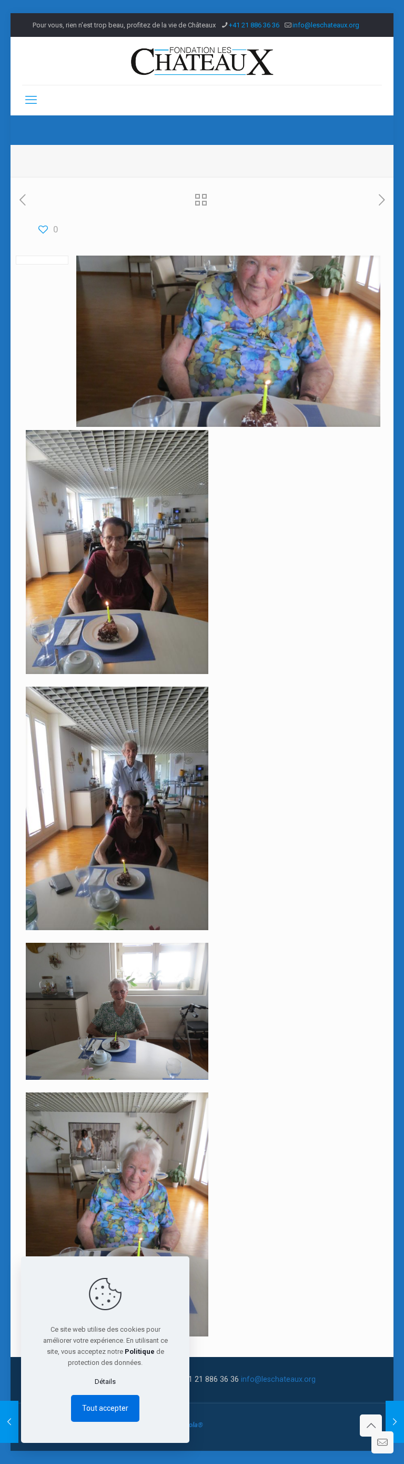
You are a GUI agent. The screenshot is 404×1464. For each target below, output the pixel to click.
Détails (105, 1381)
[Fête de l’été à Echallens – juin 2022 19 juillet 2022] (9, 1422)
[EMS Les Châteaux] (202, 61)
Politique (140, 1351)
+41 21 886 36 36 (254, 25)
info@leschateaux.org (325, 25)
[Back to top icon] (371, 1425)
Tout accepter (105, 1408)
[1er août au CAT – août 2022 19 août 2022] (395, 1422)
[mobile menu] (31, 100)
